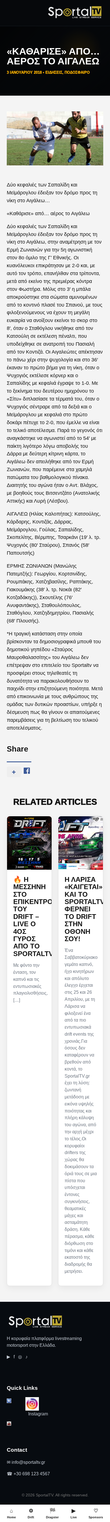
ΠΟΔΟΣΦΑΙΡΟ (77, 72)
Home (11, 1513)
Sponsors (96, 1513)
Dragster (52, 1513)
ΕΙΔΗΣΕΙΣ (53, 72)
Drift (31, 1513)
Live (74, 1513)
